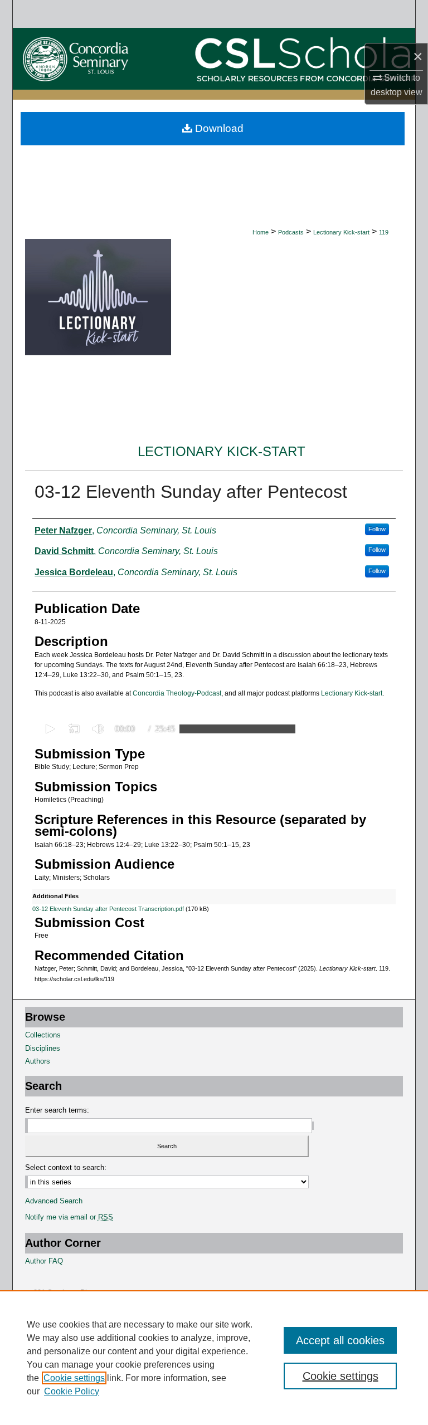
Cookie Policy (71, 1391)
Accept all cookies (340, 1340)
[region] (214, 1357)
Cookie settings (74, 1378)
